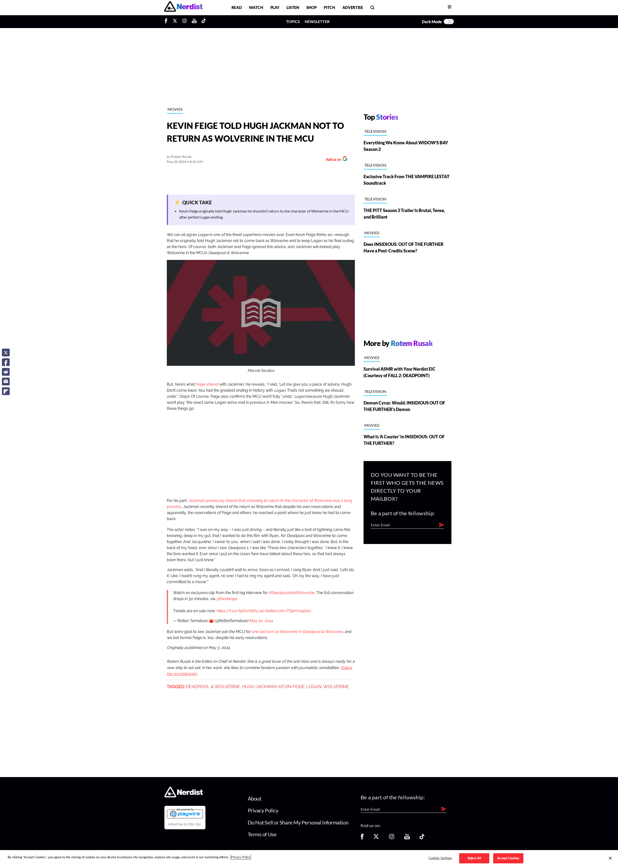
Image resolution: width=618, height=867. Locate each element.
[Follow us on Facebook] (362, 838)
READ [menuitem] (237, 7)
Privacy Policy (263, 810)
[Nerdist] (183, 7)
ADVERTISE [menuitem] (352, 7)
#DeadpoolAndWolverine (292, 593)
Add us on (332, 160)
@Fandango (226, 599)
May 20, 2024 (261, 621)
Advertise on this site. (185, 824)
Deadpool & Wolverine (213, 686)
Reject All (474, 858)
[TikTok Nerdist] (203, 21)
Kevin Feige (292, 686)
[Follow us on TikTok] (422, 838)
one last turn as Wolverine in (297, 632)
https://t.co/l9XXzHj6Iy (237, 611)
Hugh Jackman (259, 686)
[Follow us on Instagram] (391, 838)
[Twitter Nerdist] (175, 21)
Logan (314, 686)
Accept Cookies (508, 858)
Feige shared (207, 384)
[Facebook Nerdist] (167, 21)
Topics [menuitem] (293, 21)
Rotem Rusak (181, 156)
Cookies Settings (440, 858)
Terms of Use (262, 834)
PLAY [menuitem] (275, 7)
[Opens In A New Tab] (185, 813)
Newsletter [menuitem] (317, 21)
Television (375, 131)
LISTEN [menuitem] (293, 7)
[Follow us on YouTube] (407, 838)
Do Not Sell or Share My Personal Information (298, 822)
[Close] (610, 858)
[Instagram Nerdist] (184, 21)
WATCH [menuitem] (256, 7)
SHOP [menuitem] (311, 7)
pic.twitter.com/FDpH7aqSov (285, 611)
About (254, 798)
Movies (175, 109)
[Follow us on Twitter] (376, 838)
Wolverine (336, 686)
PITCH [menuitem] (329, 7)
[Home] (183, 796)
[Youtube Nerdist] (194, 21)
